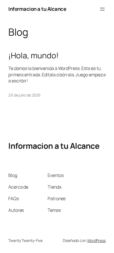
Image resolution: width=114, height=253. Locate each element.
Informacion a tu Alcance (37, 8)
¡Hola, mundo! (33, 55)
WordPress (96, 240)
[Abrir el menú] (102, 9)
